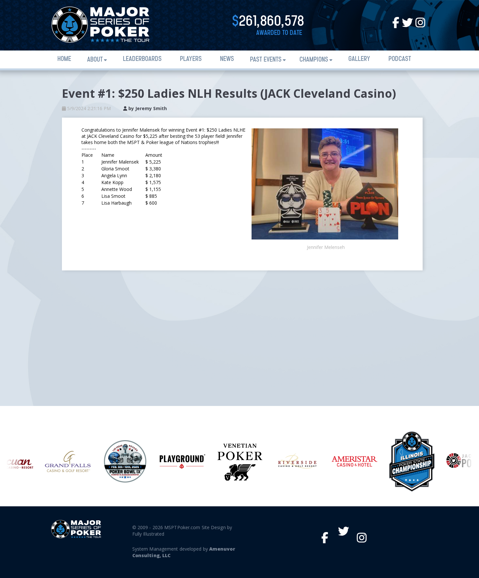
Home (64, 59)
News (227, 59)
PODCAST (399, 59)
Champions (313, 60)
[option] (67, 461)
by (147, 108)
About (95, 60)
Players (191, 59)
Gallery (359, 59)
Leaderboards (142, 59)
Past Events (266, 60)
